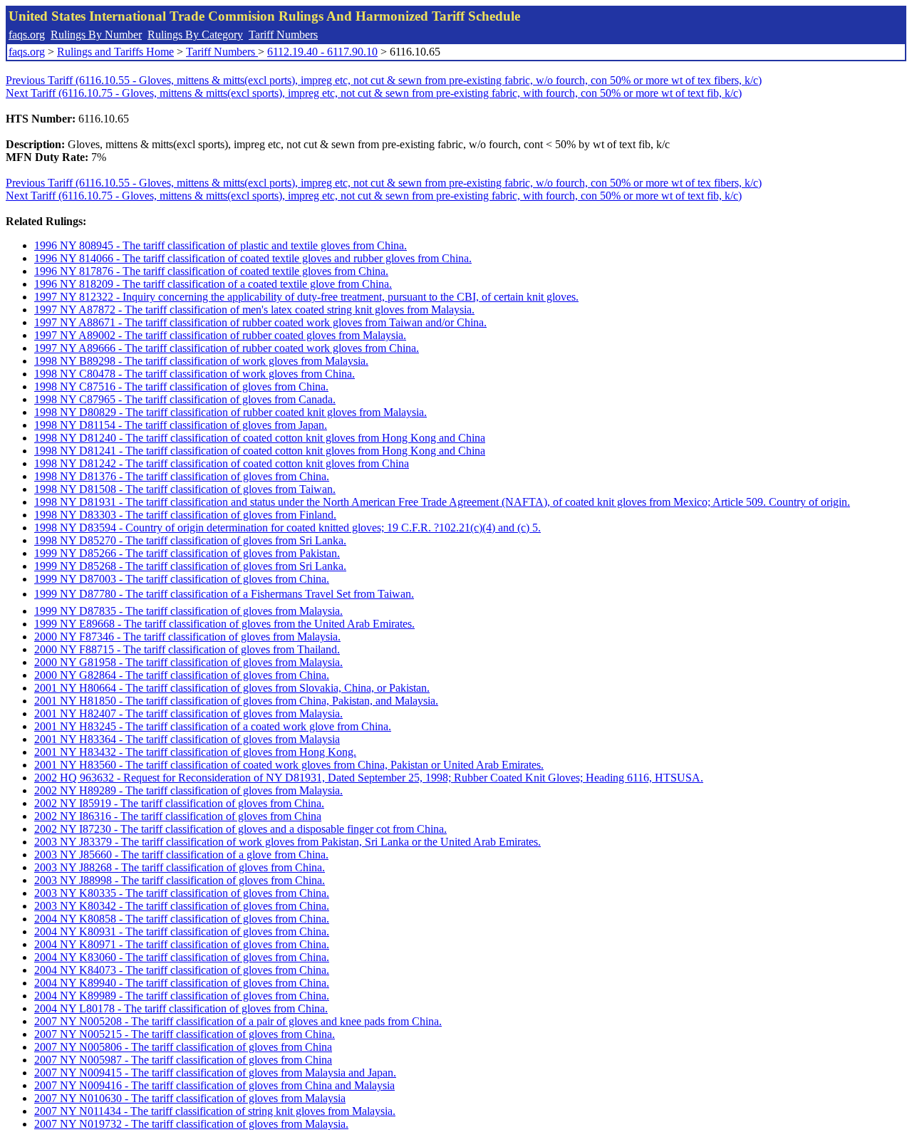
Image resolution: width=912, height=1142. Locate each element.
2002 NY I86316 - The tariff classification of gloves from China (177, 816)
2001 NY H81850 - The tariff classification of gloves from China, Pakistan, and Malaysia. (236, 701)
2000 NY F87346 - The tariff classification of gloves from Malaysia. (187, 636)
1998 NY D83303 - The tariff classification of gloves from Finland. (185, 515)
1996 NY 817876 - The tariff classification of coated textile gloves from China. (211, 271)
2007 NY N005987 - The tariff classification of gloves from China (183, 1060)
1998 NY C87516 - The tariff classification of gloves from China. (181, 386)
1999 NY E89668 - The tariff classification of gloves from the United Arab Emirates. (224, 624)
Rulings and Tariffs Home (115, 52)
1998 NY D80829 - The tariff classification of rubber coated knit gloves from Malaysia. (230, 412)
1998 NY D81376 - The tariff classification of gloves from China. (181, 476)
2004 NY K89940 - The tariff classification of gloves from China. (181, 983)
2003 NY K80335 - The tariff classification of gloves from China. (181, 893)
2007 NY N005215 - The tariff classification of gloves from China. (184, 1034)
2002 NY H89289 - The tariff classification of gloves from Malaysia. (188, 790)
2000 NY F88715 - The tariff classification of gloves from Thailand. (187, 649)
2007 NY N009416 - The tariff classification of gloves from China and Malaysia (214, 1085)
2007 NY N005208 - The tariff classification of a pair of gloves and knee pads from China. (238, 1021)
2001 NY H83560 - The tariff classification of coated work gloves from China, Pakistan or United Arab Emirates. (289, 765)
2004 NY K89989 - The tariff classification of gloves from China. (181, 996)
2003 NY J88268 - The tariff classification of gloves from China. (179, 867)
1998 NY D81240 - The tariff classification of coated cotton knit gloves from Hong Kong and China (259, 438)
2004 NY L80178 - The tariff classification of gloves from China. (181, 1008)
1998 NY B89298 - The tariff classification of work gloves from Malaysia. (201, 361)
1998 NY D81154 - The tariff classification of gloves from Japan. (180, 425)
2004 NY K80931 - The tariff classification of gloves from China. (181, 931)
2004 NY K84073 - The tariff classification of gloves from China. (181, 970)
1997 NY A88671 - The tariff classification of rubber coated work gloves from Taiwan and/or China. (260, 322)
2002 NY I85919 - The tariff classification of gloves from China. (179, 803)
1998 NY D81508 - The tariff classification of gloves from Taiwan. (185, 489)
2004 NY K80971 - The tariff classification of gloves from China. (181, 944)
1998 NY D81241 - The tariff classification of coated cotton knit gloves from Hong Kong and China (259, 451)
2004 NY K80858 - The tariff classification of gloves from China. (181, 919)
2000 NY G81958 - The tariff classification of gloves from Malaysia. (188, 662)
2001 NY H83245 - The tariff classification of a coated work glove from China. (212, 726)
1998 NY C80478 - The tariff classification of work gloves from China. (194, 374)
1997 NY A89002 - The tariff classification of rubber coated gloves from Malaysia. (220, 335)
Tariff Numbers (283, 34)
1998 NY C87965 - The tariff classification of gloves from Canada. (185, 399)
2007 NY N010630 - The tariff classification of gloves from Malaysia (190, 1098)
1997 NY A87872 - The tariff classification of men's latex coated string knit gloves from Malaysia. (254, 309)
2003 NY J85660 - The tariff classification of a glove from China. (181, 854)
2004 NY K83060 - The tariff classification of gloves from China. (181, 957)
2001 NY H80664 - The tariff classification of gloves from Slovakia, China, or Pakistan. (232, 688)
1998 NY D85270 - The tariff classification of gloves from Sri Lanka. (190, 540)
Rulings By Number (96, 34)
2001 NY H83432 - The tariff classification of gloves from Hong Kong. (195, 752)
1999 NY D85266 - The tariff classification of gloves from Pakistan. (187, 553)
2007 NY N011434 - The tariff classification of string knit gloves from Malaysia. (214, 1111)
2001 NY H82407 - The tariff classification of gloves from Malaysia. (188, 713)
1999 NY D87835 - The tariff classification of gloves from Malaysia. (188, 611)
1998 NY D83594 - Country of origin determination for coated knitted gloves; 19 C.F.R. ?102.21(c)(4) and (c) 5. (287, 527)
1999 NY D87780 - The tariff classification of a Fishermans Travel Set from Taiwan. (224, 594)
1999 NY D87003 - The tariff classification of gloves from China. (181, 579)
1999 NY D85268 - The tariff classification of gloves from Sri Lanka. (190, 566)
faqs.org (27, 34)
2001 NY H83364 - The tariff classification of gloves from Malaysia (187, 739)
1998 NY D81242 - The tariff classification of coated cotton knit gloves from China (221, 463)
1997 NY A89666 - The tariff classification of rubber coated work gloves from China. (226, 348)
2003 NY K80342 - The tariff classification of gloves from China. (181, 906)
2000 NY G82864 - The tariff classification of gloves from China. (181, 675)
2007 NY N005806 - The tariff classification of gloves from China (183, 1047)
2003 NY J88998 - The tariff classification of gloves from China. (179, 880)
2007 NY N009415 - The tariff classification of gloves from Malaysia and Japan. (215, 1072)
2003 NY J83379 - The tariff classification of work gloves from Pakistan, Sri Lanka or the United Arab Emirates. (287, 842)
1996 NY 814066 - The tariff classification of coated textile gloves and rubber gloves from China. (253, 258)
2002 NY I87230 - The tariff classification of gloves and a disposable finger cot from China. (240, 829)
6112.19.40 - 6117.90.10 (322, 52)
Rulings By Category (195, 34)
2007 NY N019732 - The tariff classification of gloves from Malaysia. (191, 1124)
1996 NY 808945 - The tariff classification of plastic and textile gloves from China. (220, 245)
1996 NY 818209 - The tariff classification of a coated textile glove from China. (213, 284)
